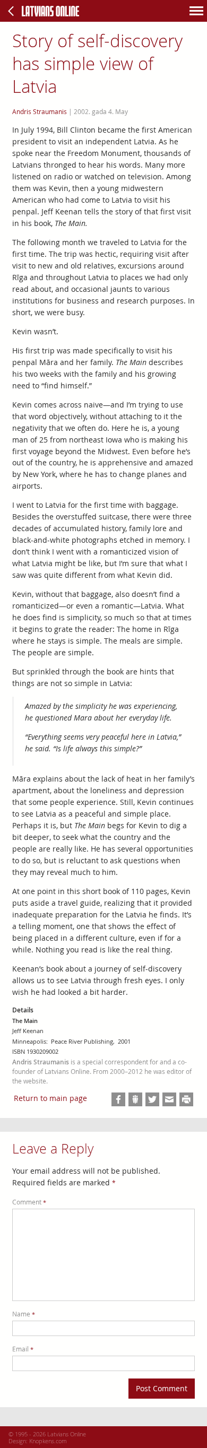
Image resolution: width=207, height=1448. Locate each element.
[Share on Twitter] (152, 1099)
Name (23, 1314)
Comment (29, 1202)
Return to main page (50, 1098)
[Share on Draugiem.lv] (135, 1099)
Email (22, 1349)
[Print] (186, 1099)
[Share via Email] (169, 1099)
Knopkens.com (48, 1441)
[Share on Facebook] (118, 1099)
